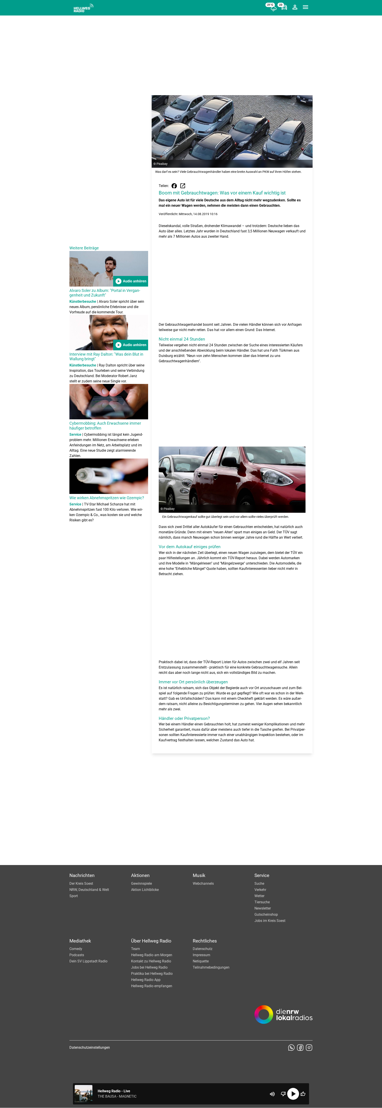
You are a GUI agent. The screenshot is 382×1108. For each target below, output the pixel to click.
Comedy (75, 949)
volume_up (272, 1094)
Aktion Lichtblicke (145, 890)
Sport (73, 896)
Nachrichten (82, 875)
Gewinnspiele (141, 883)
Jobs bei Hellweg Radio (149, 967)
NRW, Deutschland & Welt (89, 890)
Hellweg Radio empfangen (151, 986)
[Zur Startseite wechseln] (83, 8)
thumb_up (303, 1093)
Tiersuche (262, 902)
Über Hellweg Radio (151, 941)
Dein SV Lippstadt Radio (88, 961)
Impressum (201, 955)
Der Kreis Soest (81, 883)
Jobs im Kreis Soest (269, 921)
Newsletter (262, 908)
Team (135, 949)
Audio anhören (130, 281)
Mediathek (80, 941)
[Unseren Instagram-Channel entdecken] (309, 1047)
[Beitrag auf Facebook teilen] (174, 186)
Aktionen (140, 875)
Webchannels (203, 883)
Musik (199, 875)
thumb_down (283, 1093)
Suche (259, 883)
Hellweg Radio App (145, 980)
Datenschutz (202, 949)
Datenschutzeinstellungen (89, 1047)
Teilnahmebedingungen (211, 967)
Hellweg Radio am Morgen (151, 955)
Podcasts (76, 955)
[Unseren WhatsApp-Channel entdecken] (291, 1047)
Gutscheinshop (266, 914)
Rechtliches (205, 941)
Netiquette (201, 961)
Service (261, 875)
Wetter (259, 896)
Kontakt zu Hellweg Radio (151, 961)
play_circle (293, 1094)
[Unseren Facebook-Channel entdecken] (300, 1047)
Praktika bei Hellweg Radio (152, 973)
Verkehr (260, 890)
